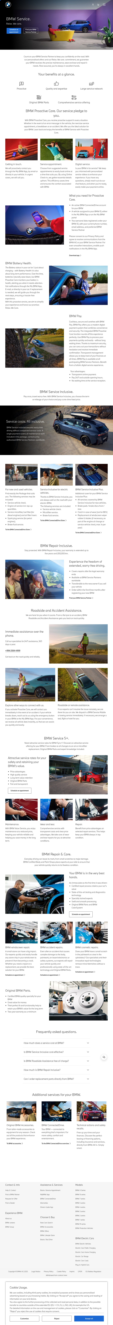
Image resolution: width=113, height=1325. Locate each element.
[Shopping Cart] (98, 4)
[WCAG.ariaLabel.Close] (99, 1055)
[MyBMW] (93, 4)
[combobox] (104, 1057)
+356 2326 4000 (12, 650)
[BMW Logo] (8, 5)
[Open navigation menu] (104, 4)
